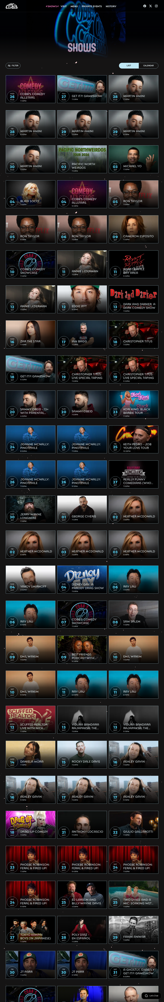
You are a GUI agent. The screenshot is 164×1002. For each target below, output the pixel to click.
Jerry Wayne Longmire (31, 515)
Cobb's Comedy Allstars (32, 95)
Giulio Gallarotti (138, 831)
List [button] (129, 65)
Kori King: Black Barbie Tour (136, 410)
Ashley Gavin (134, 761)
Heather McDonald (139, 516)
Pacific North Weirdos (83, 165)
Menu (74, 6)
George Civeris (84, 516)
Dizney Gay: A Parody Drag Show (88, 586)
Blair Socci (29, 201)
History (111, 6)
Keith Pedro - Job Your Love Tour (137, 445)
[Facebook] (144, 6)
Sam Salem (131, 621)
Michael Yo (132, 166)
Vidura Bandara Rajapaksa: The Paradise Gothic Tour (85, 726)
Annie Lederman (85, 271)
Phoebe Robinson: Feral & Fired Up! (35, 866)
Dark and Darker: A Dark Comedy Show (139, 305)
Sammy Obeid (82, 411)
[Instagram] (156, 6)
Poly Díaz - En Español (81, 936)
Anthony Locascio (87, 831)
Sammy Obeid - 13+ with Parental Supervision (34, 410)
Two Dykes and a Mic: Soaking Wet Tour (137, 901)
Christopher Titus (137, 341)
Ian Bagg (79, 341)
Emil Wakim (29, 656)
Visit (64, 6)
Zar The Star (30, 341)
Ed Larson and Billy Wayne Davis (86, 901)
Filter (15, 65)
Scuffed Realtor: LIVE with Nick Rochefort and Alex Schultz (34, 726)
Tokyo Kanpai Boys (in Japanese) (35, 936)
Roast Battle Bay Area (134, 270)
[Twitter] (150, 6)
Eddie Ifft (79, 306)
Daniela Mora (32, 761)
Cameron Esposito (138, 236)
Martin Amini (134, 96)
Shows (52, 6)
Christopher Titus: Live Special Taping (87, 375)
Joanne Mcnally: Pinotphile (34, 445)
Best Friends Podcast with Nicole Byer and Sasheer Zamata (85, 656)
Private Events (92, 6)
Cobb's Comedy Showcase (32, 270)
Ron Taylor (132, 201)
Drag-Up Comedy (34, 831)
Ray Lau (129, 586)
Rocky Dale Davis (86, 761)
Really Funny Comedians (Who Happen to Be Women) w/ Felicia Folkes (138, 480)
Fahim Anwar (134, 936)
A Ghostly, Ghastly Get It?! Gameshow (138, 971)
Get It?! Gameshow (87, 96)
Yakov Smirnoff (33, 586)
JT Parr (26, 971)
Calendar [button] (148, 65)
